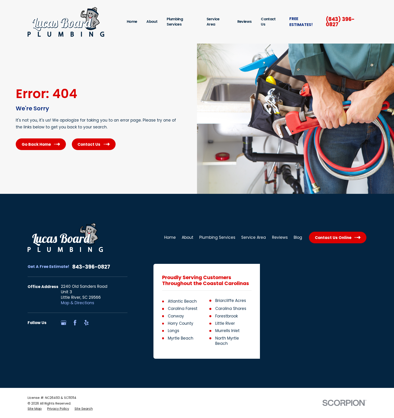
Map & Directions (77, 303)
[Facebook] (75, 322)
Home (170, 237)
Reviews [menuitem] (244, 21)
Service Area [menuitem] (213, 21)
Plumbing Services (217, 237)
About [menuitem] (151, 21)
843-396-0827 (91, 267)
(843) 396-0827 (340, 22)
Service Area (253, 237)
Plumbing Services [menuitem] (175, 21)
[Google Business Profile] (63, 322)
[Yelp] (86, 322)
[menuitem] (35, 409)
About (187, 237)
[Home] (66, 22)
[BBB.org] (98, 322)
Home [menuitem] (132, 21)
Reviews (280, 237)
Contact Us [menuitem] (268, 21)
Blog (298, 237)
